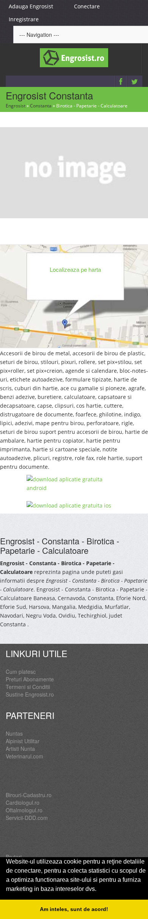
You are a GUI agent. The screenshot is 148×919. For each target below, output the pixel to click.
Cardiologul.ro (22, 802)
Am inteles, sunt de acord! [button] (74, 909)
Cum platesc (21, 671)
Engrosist (15, 105)
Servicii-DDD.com (27, 817)
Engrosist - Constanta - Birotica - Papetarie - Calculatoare (59, 545)
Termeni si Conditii (28, 686)
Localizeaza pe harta (75, 269)
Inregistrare (24, 19)
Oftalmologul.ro (24, 810)
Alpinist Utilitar (22, 741)
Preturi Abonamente (30, 679)
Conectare (87, 6)
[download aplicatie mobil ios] (74, 505)
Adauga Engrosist (31, 6)
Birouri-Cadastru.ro (29, 795)
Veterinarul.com (24, 756)
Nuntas (14, 733)
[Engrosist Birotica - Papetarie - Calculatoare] (74, 172)
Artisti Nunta (20, 748)
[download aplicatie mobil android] (74, 483)
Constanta (41, 105)
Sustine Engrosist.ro (30, 694)
